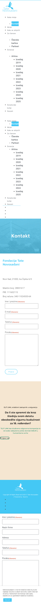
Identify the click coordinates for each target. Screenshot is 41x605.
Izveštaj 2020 (19, 67)
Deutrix (25, 497)
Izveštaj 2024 (19, 93)
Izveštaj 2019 (19, 61)
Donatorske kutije (11, 199)
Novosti (10, 111)
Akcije (9, 27)
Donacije (10, 50)
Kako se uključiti (13, 30)
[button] (12, 114)
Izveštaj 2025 (19, 100)
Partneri (15, 46)
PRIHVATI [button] (7, 600)
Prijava (11, 372)
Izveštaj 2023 (19, 87)
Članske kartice (15, 41)
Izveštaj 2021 (19, 74)
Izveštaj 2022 (19, 80)
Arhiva (14, 56)
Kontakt (15, 23)
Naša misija (11, 17)
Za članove (11, 33)
